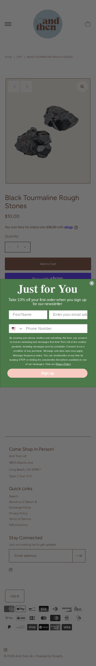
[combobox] (16, 328)
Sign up (47, 373)
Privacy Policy (63, 364)
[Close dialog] (91, 283)
